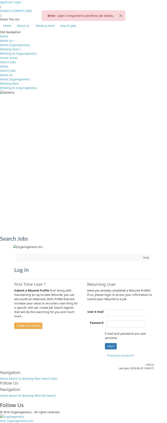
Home (7, 26)
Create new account (28, 325)
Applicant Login (10, 2)
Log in (110, 346)
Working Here (45, 26)
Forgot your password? (120, 355)
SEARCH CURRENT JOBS (16, 11)
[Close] (120, 16)
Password (96, 323)
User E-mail (95, 312)
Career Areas (9, 58)
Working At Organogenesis (18, 53)
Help (146, 257)
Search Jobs (68, 26)
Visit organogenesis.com (16, 421)
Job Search (49, 395)
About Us (23, 26)
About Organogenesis (15, 45)
